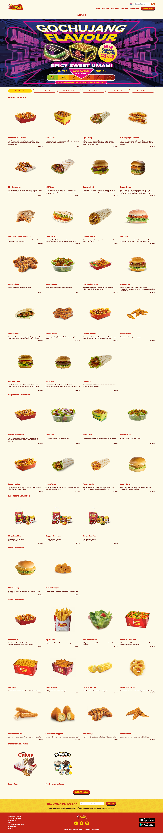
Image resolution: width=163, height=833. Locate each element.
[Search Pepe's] (153, 4)
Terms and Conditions (78, 829)
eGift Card (11, 828)
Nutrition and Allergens (16, 824)
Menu (98, 9)
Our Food (105, 9)
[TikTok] (76, 823)
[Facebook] (81, 823)
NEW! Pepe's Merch (14, 816)
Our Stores (115, 9)
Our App (124, 9)
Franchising (134, 9)
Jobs (9, 822)
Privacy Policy (67, 829)
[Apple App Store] (147, 820)
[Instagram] (87, 823)
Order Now (148, 8)
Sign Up (111, 803)
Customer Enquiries (14, 818)
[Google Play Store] (147, 825)
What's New (12, 826)
